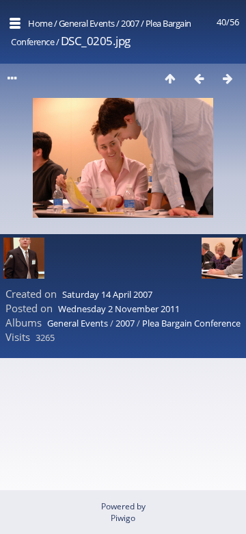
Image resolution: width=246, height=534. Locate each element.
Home (40, 23)
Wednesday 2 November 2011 (119, 309)
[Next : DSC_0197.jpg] (227, 78)
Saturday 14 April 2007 (107, 294)
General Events (87, 23)
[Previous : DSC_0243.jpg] (198, 78)
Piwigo (123, 518)
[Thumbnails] (170, 78)
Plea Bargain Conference (191, 323)
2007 (130, 23)
